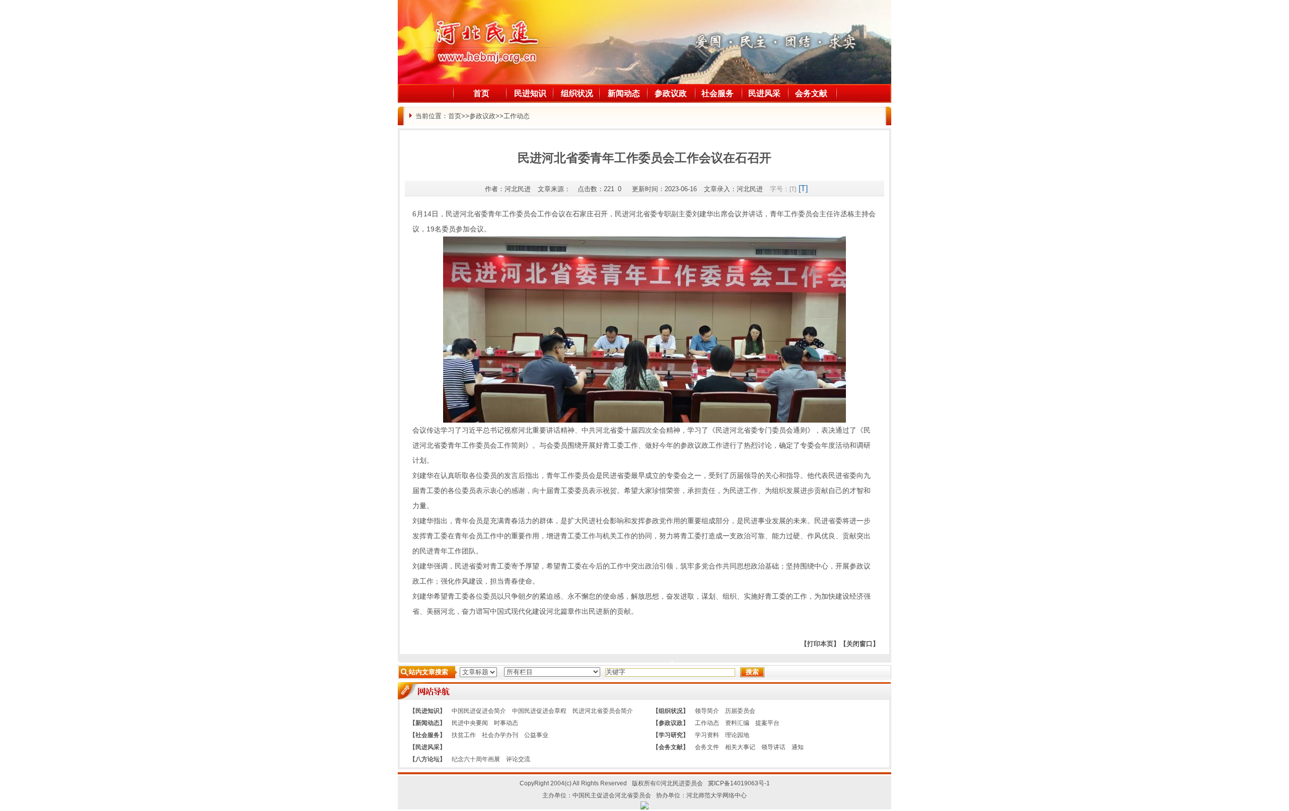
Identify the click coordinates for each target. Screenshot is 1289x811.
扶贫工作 (464, 735)
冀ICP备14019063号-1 (739, 783)
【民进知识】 (427, 710)
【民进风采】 (427, 747)
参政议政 (671, 93)
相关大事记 (740, 747)
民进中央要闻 (470, 722)
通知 (798, 747)
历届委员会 (740, 710)
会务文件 (707, 747)
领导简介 (707, 710)
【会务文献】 (671, 747)
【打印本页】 (820, 643)
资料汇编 (737, 722)
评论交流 (518, 759)
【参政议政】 (671, 722)
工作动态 (517, 116)
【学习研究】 (671, 735)
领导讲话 (773, 747)
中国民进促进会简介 (479, 710)
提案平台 (767, 722)
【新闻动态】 (427, 722)
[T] (793, 189)
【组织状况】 (671, 710)
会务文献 (811, 93)
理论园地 (737, 735)
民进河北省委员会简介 (602, 710)
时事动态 (506, 722)
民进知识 (530, 93)
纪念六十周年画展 (476, 759)
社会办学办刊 (500, 735)
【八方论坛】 (427, 759)
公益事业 (536, 735)
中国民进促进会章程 (539, 710)
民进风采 (764, 93)
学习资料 (707, 735)
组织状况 (577, 93)
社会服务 (717, 93)
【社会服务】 (427, 735)
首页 (481, 93)
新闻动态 (624, 93)
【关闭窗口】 (859, 643)
